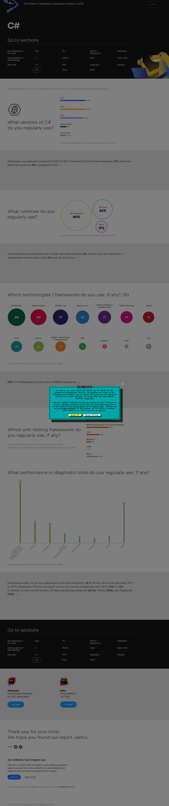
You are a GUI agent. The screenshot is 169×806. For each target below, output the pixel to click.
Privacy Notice (79, 406)
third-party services (66, 408)
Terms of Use (98, 406)
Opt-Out (102, 410)
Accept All (75, 415)
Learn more (89, 399)
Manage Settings (91, 415)
